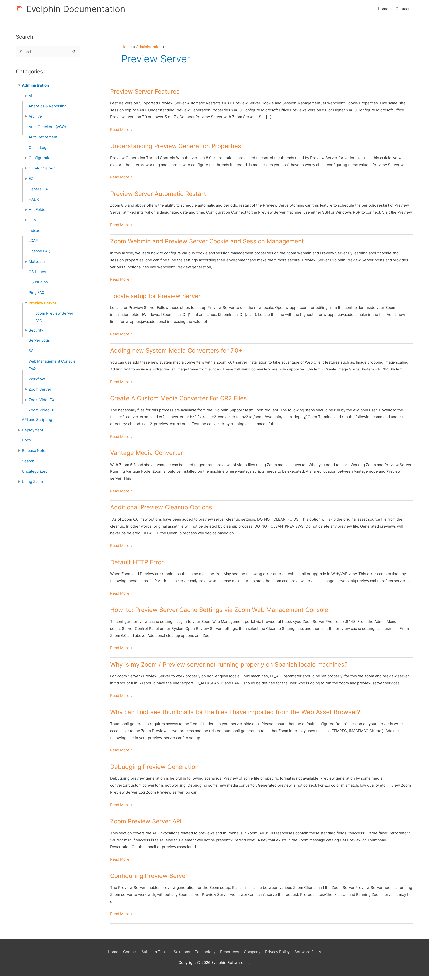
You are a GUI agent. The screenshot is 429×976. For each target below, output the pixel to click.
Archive (35, 116)
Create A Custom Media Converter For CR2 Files (178, 398)
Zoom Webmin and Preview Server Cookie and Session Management (207, 241)
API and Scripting (37, 419)
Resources (229, 951)
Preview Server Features (144, 91)
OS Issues (37, 271)
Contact (402, 8)
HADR (34, 199)
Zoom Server (40, 389)
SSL (32, 350)
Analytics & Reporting (48, 106)
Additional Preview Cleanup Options (161, 507)
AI (30, 95)
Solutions (182, 951)
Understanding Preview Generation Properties (175, 146)
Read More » (121, 130)
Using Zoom (32, 481)
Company (252, 951)
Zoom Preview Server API (145, 821)
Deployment (32, 430)
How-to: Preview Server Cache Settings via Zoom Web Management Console (219, 609)
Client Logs (38, 147)
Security (36, 330)
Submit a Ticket (155, 951)
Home (383, 8)
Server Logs (39, 340)
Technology (205, 951)
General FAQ (39, 189)
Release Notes (34, 450)
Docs (26, 440)
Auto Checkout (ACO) (47, 126)
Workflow (37, 379)
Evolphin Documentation (75, 9)
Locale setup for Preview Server (155, 296)
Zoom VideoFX (41, 399)
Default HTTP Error (137, 562)
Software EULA (307, 951)
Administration (35, 85)
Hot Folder (38, 209)
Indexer (35, 230)
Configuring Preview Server (149, 875)
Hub (32, 220)
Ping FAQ (36, 292)
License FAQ (39, 251)
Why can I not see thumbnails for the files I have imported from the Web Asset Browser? (235, 712)
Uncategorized (35, 471)
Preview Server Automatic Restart (158, 193)
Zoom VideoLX (41, 410)
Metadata (37, 261)
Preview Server (42, 303)
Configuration (41, 157)
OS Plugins (38, 282)
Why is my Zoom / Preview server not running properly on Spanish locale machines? (228, 664)
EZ (31, 178)
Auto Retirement (43, 137)
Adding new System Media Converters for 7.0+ (176, 350)
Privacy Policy (277, 951)
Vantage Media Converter (146, 452)
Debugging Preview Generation (154, 766)
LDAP (33, 240)
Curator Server (42, 168)
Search (28, 461)
